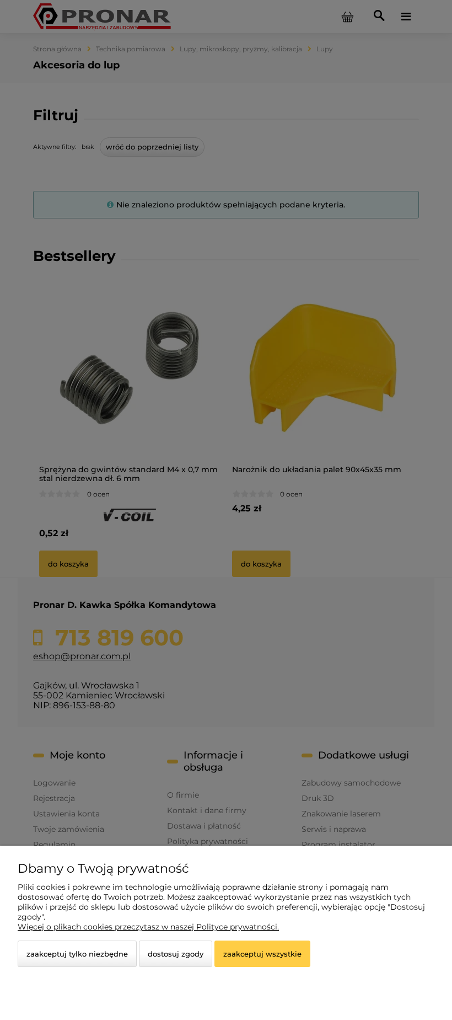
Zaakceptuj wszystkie (262, 953)
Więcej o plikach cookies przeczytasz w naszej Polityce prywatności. (148, 927)
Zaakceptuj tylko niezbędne (77, 953)
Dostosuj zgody (175, 953)
